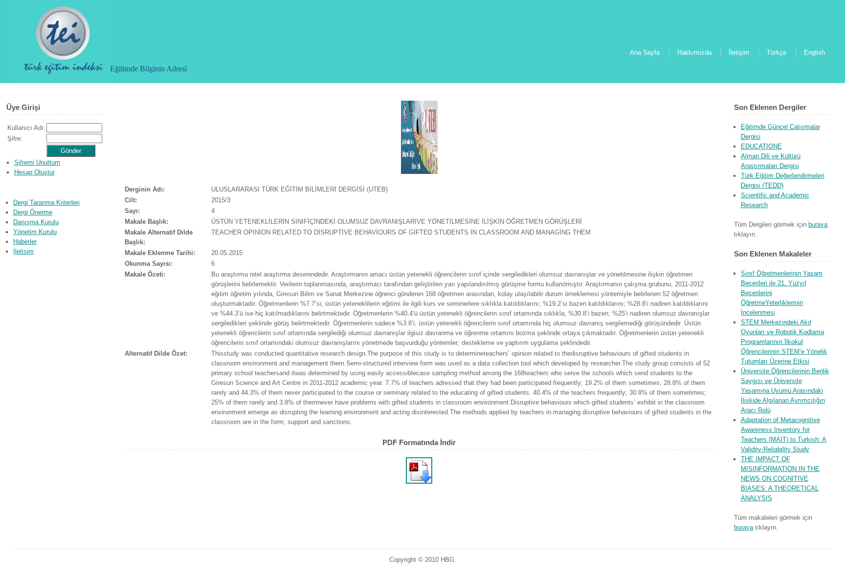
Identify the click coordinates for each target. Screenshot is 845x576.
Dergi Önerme (32, 212)
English (814, 52)
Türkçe (776, 52)
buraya (817, 224)
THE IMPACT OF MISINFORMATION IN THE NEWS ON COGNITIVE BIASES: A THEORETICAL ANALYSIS (780, 478)
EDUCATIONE (761, 146)
